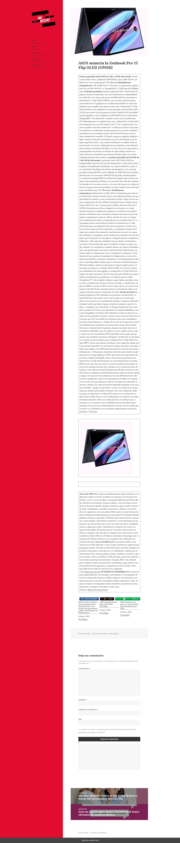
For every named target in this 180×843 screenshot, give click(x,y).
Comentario (84, 669)
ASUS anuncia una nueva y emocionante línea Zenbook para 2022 (129, 605)
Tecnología (43, 60)
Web (80, 719)
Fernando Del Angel (100, 634)
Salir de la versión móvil (90, 840)
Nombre (82, 700)
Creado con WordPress (98, 833)
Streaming (41, 54)
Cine (39, 41)
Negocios (36, 48)
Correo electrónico (88, 710)
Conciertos (40, 66)
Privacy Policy (83, 833)
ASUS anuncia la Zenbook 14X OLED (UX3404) (108, 604)
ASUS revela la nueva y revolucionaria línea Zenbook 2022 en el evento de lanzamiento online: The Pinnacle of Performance (88, 607)
